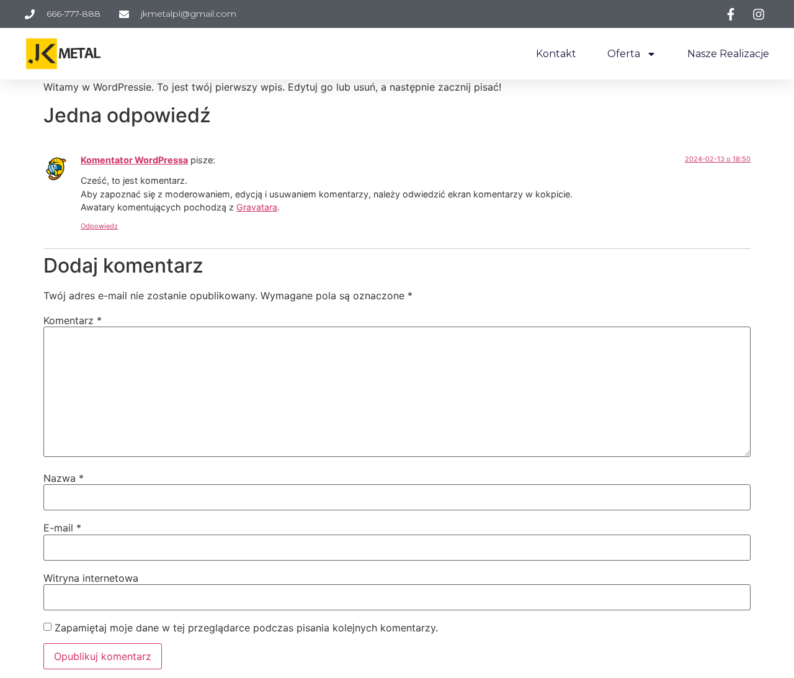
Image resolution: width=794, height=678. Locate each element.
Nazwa (63, 478)
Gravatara (256, 207)
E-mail (62, 528)
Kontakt (556, 54)
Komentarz (72, 320)
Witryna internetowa (90, 578)
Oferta (623, 54)
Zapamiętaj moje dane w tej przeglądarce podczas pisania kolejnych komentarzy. (246, 628)
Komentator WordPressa (134, 160)
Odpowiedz (99, 226)
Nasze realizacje (728, 54)
